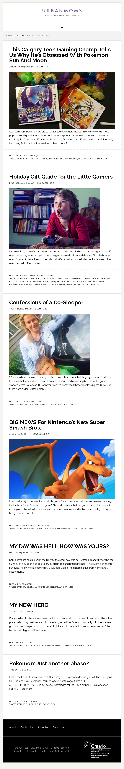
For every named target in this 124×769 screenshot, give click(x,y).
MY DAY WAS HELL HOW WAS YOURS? (59, 546)
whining (69, 587)
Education (27, 584)
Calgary (43, 159)
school (50, 587)
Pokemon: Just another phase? (49, 663)
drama (33, 587)
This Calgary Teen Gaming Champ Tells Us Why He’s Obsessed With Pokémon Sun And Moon (60, 55)
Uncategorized (29, 701)
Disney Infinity (77, 279)
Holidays (41, 276)
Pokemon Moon (85, 159)
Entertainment (29, 156)
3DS (24, 528)
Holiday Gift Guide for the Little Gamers (61, 176)
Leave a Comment (45, 183)
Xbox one (101, 284)
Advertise (43, 727)
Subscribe (58, 727)
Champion (53, 159)
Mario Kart (78, 282)
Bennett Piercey (30, 159)
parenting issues (43, 404)
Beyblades (28, 704)
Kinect (23, 282)
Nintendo (63, 159)
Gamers (30, 528)
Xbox (93, 284)
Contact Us (27, 727)
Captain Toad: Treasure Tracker (38, 279)
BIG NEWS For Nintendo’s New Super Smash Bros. (57, 425)
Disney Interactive (94, 279)
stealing (59, 587)
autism (37, 646)
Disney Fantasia (62, 279)
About (12, 727)
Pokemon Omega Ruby (29, 284)
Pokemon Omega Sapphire (53, 284)
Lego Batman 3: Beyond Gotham (57, 282)
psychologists (79, 646)
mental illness (54, 646)
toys (45, 704)
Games (40, 156)
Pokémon (73, 159)
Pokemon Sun (100, 159)
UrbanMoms (62, 12)
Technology (53, 276)
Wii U (87, 284)
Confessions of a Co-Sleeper (46, 302)
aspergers (28, 646)
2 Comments (43, 67)
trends (51, 704)
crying (26, 587)
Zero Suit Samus (87, 528)
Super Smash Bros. (75, 284)
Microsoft (90, 282)
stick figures (68, 404)
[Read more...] (59, 143)
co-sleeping (28, 404)
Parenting (36, 401)
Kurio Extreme (34, 282)
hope (43, 646)
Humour (26, 401)
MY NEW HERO (29, 605)
